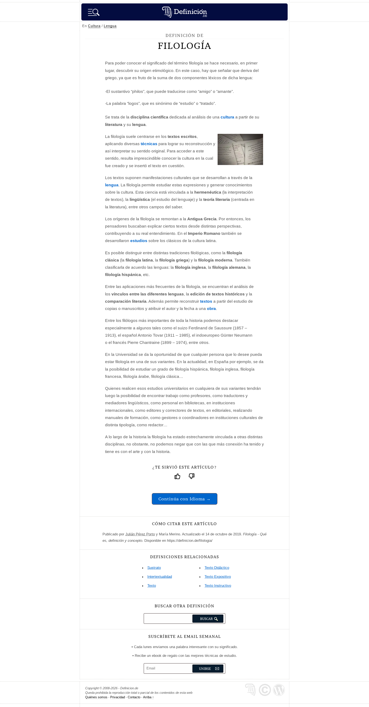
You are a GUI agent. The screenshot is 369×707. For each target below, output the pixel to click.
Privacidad (117, 697)
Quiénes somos (96, 697)
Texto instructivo (218, 586)
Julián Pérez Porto (140, 534)
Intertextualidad (159, 577)
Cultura (94, 26)
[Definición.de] (184, 12)
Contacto (134, 697)
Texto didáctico (217, 568)
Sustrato (154, 568)
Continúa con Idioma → (184, 498)
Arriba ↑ (148, 697)
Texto (151, 586)
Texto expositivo (218, 577)
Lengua (110, 26)
